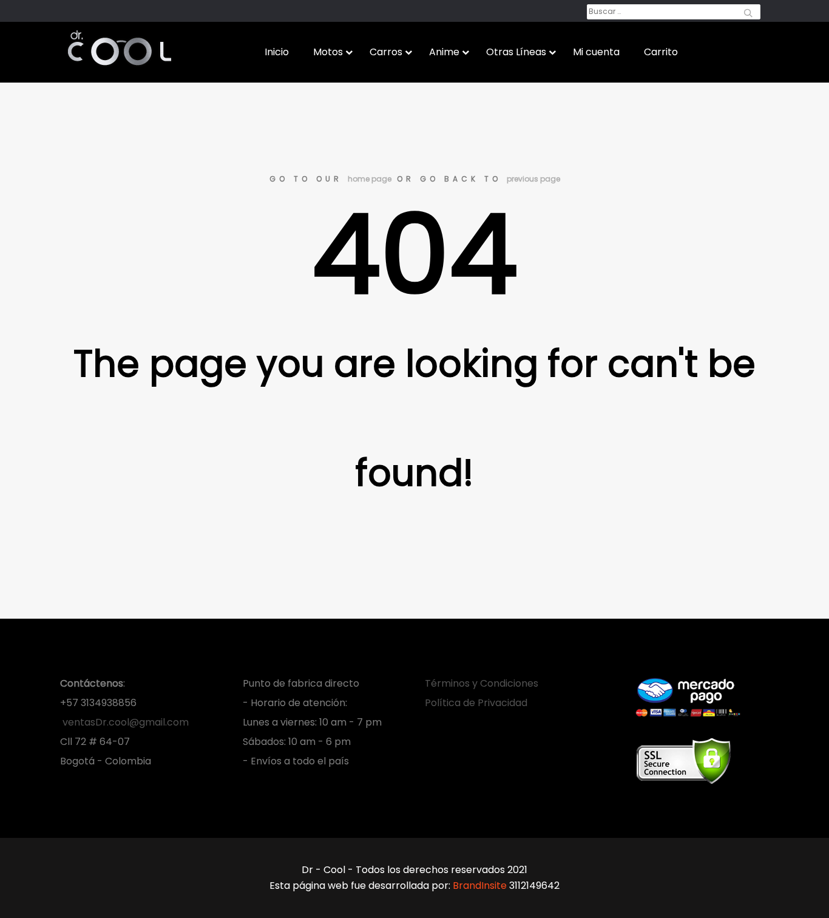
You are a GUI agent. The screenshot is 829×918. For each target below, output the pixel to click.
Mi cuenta (596, 52)
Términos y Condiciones (481, 683)
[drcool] (120, 45)
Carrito (661, 52)
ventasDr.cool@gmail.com (124, 722)
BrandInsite (480, 885)
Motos (328, 52)
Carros (386, 52)
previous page (533, 179)
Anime (444, 52)
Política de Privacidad (476, 703)
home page (369, 179)
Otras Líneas (516, 52)
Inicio (277, 52)
